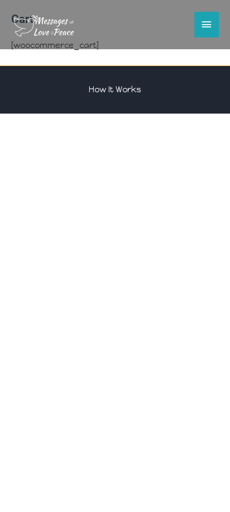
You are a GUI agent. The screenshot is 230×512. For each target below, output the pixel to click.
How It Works (115, 89)
